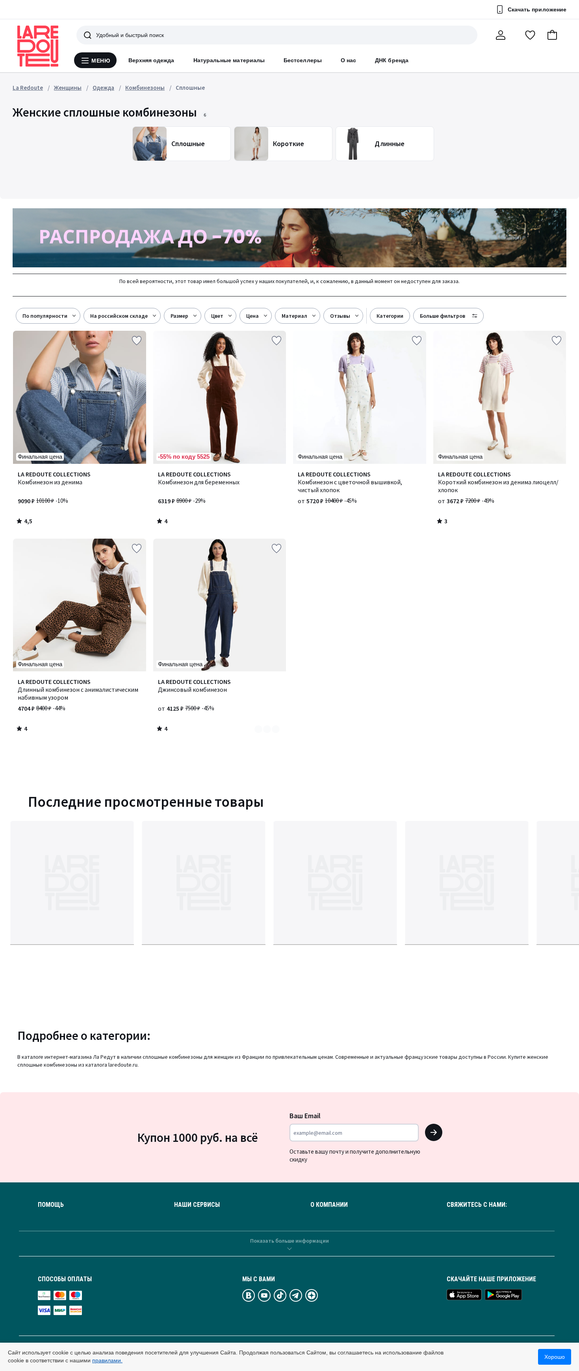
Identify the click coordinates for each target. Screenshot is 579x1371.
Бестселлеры (303, 60)
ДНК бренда (391, 60)
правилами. (107, 1360)
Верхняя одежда (151, 60)
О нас (348, 60)
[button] (552, 35)
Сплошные (190, 87)
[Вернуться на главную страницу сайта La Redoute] (37, 46)
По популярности (44, 315)
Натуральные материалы (229, 60)
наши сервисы (197, 1204)
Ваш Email (305, 1115)
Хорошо (554, 1357)
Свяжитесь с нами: (477, 1204)
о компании (329, 1204)
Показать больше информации (289, 1240)
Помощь (51, 1204)
